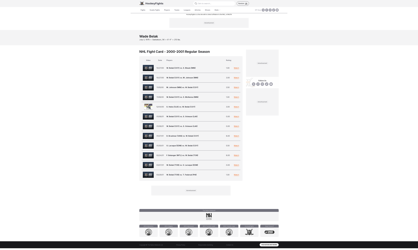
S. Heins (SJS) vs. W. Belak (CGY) (180, 107)
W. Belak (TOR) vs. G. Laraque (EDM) (182, 165)
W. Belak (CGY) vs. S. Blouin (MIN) (181, 68)
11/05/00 (160, 87)
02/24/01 (160, 155)
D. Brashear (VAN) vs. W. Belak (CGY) (182, 136)
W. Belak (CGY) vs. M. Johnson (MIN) (182, 78)
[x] (263, 10)
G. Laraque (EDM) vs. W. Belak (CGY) (182, 146)
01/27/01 (160, 136)
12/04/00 (160, 107)
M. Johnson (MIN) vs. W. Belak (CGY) (182, 87)
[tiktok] (273, 10)
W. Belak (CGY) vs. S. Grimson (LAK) (182, 116)
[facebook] (266, 10)
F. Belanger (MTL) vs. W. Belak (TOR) (182, 155)
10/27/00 (160, 68)
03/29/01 (160, 175)
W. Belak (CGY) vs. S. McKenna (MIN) (182, 97)
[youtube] (277, 10)
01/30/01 (160, 146)
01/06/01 (160, 116)
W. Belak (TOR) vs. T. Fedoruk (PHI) (181, 175)
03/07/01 (160, 165)
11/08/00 (160, 97)
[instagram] (270, 10)
